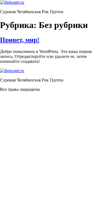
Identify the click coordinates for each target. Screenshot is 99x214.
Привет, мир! (19, 39)
